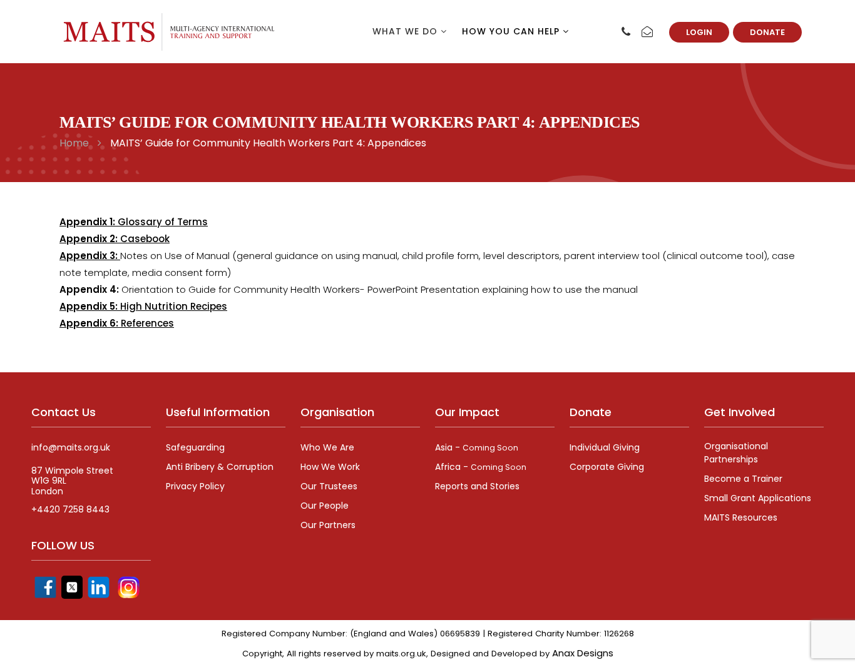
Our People (324, 505)
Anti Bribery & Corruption (220, 467)
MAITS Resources (740, 517)
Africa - (480, 467)
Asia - (476, 447)
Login (699, 32)
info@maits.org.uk (70, 447)
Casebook (114, 238)
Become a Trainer (743, 478)
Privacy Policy (195, 486)
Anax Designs (582, 652)
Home (74, 143)
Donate (767, 32)
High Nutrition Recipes (143, 306)
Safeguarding (195, 447)
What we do (406, 31)
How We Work (330, 467)
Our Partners (328, 525)
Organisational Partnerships (736, 453)
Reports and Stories (477, 486)
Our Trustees (328, 486)
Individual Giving (605, 447)
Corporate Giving (607, 467)
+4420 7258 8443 (70, 509)
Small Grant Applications (757, 498)
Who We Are (327, 447)
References (116, 323)
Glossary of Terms (133, 221)
